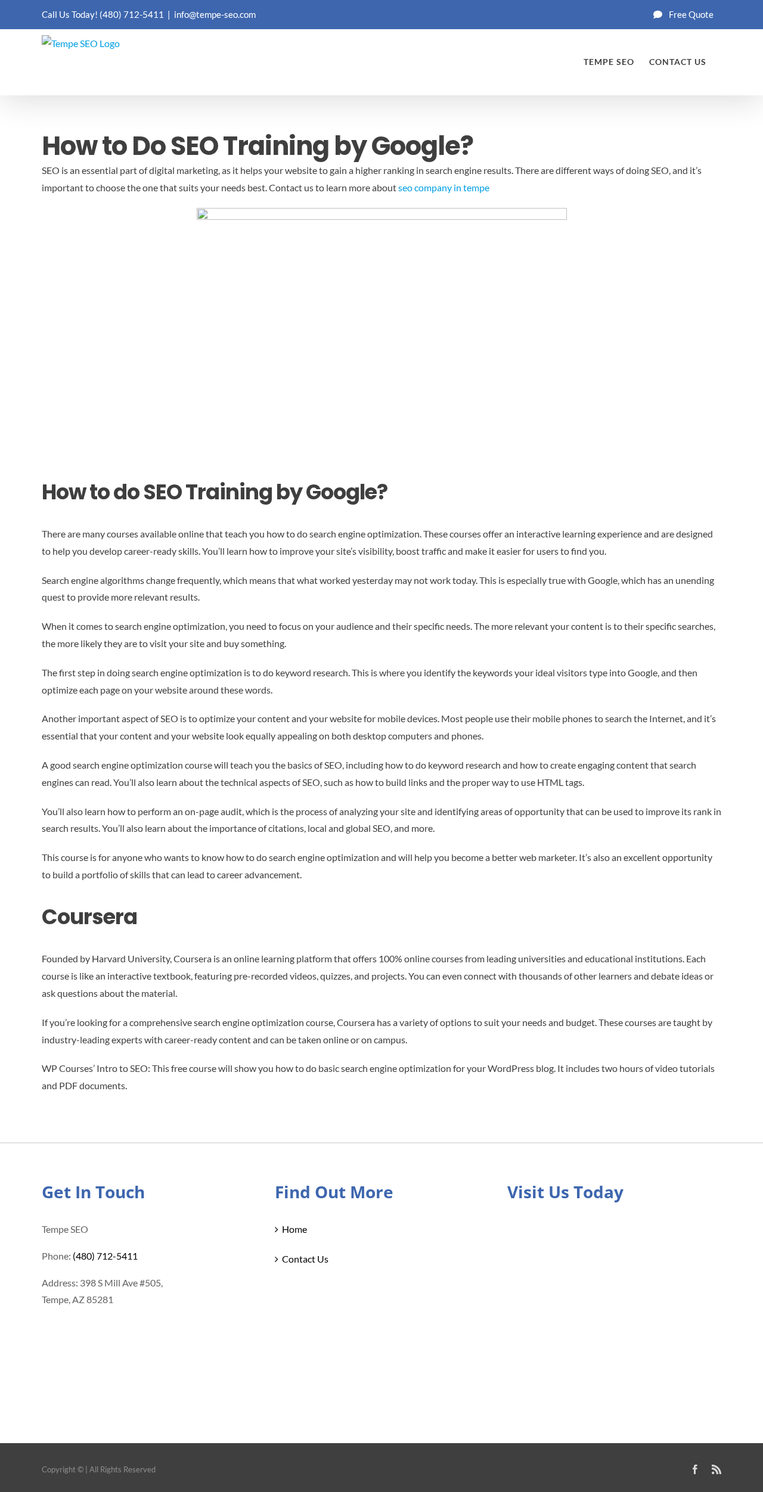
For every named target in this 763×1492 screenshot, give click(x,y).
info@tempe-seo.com (215, 14)
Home (294, 1229)
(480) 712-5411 (132, 14)
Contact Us (305, 1258)
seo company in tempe (443, 187)
